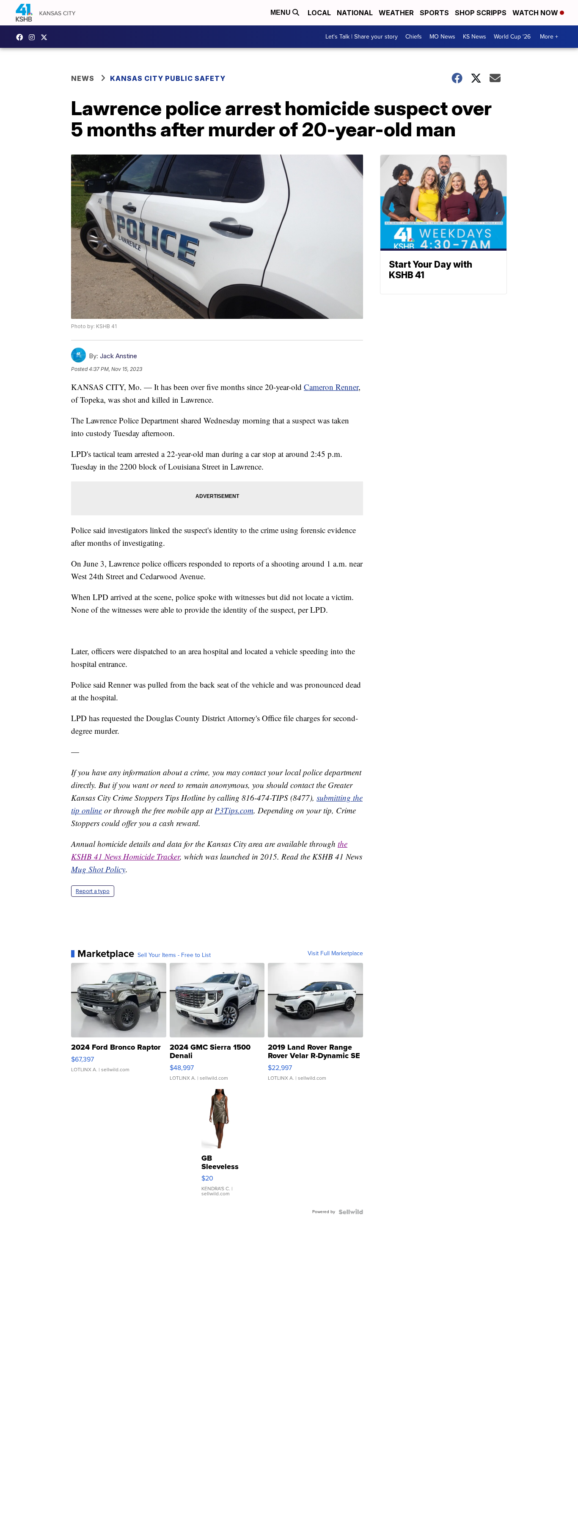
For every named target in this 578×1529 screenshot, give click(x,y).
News (82, 78)
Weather (396, 12)
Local (319, 12)
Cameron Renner (331, 387)
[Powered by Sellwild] (351, 1212)
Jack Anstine (118, 356)
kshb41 (21, 37)
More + (549, 36)
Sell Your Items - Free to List (174, 955)
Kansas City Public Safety (168, 78)
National (355, 12)
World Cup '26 (512, 36)
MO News (442, 36)
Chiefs (413, 36)
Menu (281, 12)
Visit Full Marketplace (335, 954)
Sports (434, 12)
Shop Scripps (480, 12)
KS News (474, 36)
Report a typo (93, 891)
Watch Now (536, 12)
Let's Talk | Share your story (361, 36)
